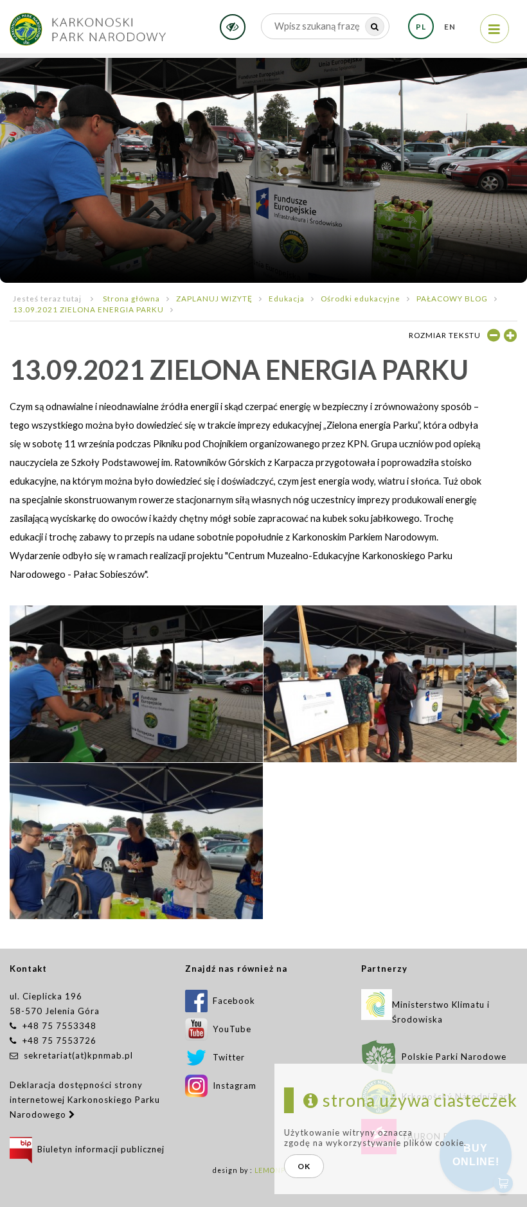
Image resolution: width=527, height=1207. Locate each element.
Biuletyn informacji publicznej (98, 1149)
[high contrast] (233, 27)
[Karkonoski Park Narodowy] (88, 24)
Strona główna (131, 298)
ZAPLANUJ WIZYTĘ (214, 298)
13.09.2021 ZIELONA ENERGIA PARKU (88, 309)
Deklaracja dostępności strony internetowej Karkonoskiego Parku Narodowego (85, 1100)
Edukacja (287, 298)
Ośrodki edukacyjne (360, 298)
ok (304, 1166)
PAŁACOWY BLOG (452, 298)
